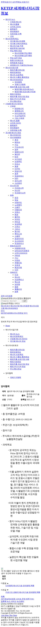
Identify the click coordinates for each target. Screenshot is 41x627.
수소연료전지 (20, 116)
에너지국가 (5, 306)
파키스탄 (18, 181)
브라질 (17, 284)
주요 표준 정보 (16, 58)
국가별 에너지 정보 (13, 133)
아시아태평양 (15, 137)
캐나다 (17, 277)
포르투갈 (18, 224)
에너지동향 (24, 306)
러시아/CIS (14, 186)
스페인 (17, 207)
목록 (3, 597)
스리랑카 (18, 183)
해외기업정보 (15, 94)
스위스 (17, 227)
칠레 (16, 287)
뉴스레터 (20, 601)
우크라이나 (19, 243)
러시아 (17, 190)
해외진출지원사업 (17, 70)
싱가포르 (18, 159)
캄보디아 (18, 171)
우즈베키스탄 (20, 193)
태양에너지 (19, 109)
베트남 (17, 142)
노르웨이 (18, 205)
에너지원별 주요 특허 (23, 53)
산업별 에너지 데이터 (14, 104)
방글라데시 (19, 176)
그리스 (17, 229)
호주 (16, 174)
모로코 (17, 265)
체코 (16, 215)
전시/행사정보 (15, 101)
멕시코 (17, 282)
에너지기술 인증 (16, 46)
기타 (12, 36)
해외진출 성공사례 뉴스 (24, 89)
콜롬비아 (18, 289)
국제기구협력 (20, 84)
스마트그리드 (15, 27)
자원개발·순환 (16, 34)
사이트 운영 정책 (23, 599)
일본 (16, 149)
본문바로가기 (6, 2)
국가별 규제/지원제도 (18, 44)
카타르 (17, 255)
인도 (16, 145)
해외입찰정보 (15, 72)
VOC (32, 599)
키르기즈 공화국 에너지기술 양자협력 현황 (22, 592)
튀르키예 (18, 268)
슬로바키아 (19, 239)
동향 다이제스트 (16, 60)
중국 (16, 140)
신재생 (12, 106)
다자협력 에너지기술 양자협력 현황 (19, 586)
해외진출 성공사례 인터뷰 (25, 92)
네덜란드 (18, 202)
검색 (24, 301)
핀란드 (17, 219)
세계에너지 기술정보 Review (21, 65)
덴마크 (17, 222)
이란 (16, 270)
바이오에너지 (20, 113)
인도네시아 (19, 147)
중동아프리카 (15, 246)
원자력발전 (14, 31)
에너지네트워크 (16, 80)
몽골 (16, 166)
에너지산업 (15, 306)
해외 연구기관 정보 (18, 99)
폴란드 (17, 217)
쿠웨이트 (18, 263)
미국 (16, 275)
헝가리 (17, 231)
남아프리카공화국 (22, 251)
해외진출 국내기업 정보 (19, 97)
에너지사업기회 (11, 68)
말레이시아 (19, 152)
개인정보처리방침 (8, 599)
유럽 (12, 195)
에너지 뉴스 (10, 19)
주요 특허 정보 (16, 51)
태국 (16, 157)
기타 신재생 (19, 118)
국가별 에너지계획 (17, 41)
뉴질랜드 (18, 162)
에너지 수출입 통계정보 (19, 77)
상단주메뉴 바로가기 (20, 2)
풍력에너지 (19, 111)
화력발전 (13, 29)
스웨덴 (17, 236)
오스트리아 (19, 241)
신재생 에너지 (15, 22)
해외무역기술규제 (17, 48)
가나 (16, 258)
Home (7, 326)
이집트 (17, 260)
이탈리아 (18, 210)
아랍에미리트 (20, 248)
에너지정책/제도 (12, 39)
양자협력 (18, 82)
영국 (16, 198)
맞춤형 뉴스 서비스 (8, 601)
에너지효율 (14, 24)
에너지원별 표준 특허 (23, 56)
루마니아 (18, 234)
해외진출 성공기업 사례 (19, 87)
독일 (16, 200)
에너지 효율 (15, 121)
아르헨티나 (19, 280)
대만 (16, 178)
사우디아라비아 (21, 253)
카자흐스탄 (19, 188)
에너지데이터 (15, 135)
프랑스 (17, 212)
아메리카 (13, 272)
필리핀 (17, 154)
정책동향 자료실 (16, 63)
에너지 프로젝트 (16, 75)
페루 (16, 292)
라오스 (17, 164)
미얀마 (17, 169)
